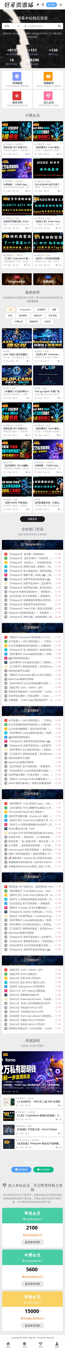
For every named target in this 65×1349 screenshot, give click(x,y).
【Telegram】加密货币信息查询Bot (27, 604)
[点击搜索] (59, 26)
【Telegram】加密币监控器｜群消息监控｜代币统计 (36, 587)
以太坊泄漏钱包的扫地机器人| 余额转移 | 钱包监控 (36, 645)
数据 (35, 36)
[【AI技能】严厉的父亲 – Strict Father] (9, 1130)
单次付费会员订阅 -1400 (22, 828)
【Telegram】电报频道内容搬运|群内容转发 (32, 600)
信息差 (47, 321)
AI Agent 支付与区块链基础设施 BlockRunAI (32, 832)
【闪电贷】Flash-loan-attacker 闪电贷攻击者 (32, 1015)
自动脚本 (26, 33)
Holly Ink (32, 1337)
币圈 (54, 33)
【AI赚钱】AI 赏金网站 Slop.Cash (16, 392)
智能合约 (38, 315)
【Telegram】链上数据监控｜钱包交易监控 (31, 570)
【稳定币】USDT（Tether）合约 (26, 687)
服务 (30, 36)
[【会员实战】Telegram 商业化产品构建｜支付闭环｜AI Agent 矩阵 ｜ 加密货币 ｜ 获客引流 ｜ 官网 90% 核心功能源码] (9, 1144)
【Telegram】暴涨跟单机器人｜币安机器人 (31, 941)
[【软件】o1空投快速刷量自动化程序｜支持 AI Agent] (48, 242)
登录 (53, 5)
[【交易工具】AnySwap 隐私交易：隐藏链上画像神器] (48, 338)
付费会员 (32, 115)
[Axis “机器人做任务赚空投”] (17, 338)
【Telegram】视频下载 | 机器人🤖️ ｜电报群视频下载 (37, 574)
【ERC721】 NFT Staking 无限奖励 (27, 990)
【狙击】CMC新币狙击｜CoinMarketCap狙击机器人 (36, 916)
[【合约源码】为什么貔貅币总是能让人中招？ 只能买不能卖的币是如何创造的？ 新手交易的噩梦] (17, 450)
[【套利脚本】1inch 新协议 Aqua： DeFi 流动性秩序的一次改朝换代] (48, 131)
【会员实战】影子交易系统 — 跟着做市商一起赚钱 (35, 595)
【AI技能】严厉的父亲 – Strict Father (36, 1129)
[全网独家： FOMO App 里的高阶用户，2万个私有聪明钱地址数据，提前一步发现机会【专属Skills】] (17, 168)
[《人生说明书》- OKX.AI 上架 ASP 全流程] (9, 1102)
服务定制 (17, 102)
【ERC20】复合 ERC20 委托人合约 (27, 982)
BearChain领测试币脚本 (21, 679)
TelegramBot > (34, 544)
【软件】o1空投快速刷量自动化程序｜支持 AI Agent (36, 824)
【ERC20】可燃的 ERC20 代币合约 (27, 1020)
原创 (48, 144)
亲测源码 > (34, 627)
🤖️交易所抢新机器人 (19, 658)
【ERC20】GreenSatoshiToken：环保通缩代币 (33, 999)
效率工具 (47, 33)
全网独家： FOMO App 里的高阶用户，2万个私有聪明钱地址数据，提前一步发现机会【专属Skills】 (32, 1086)
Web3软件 (37, 33)
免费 (54, 309)
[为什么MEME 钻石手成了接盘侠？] (48, 168)
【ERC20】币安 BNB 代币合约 (25, 978)
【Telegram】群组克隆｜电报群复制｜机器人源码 (35, 616)
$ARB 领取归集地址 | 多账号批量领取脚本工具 (33, 783)
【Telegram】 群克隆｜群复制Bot (26, 554)
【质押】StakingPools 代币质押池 (26, 986)
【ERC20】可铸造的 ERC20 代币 (26, 1007)
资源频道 (17, 83)
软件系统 (53, 315)
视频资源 (34, 321)
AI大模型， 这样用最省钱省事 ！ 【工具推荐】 (33, 845)
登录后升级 (34, 1242)
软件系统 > (34, 793)
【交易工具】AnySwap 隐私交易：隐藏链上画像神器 (48, 355)
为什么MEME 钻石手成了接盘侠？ (47, 186)
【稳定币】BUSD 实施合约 (23, 974)
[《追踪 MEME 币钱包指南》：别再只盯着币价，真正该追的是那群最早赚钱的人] (17, 487)
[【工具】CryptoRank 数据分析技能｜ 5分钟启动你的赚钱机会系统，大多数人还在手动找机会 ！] (17, 242)
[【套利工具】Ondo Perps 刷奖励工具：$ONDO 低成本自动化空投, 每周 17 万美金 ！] (48, 205)
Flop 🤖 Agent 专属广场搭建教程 (47, 392)
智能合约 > (34, 960)
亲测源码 (9, 181)
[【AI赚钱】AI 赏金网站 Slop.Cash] (17, 375)
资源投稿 (22, 1169)
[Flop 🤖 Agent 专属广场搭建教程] (48, 375)
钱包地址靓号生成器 (19, 670)
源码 (59, 33)
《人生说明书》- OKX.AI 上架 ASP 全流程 (38, 1101)
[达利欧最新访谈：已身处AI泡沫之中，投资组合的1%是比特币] (48, 487)
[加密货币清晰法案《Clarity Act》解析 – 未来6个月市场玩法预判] (17, 205)
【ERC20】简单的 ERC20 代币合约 (27, 1024)
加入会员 (49, 102)
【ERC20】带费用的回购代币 (24, 994)
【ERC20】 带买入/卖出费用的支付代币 (29, 1003)
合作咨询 (45, 1169)
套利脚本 (19, 144)
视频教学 (49, 83)
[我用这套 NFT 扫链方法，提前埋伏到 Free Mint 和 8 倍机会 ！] (17, 131)
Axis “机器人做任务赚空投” (15, 355)
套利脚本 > (34, 710)
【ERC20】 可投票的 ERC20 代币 (26, 1011)
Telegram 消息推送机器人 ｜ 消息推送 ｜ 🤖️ (32, 612)
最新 (11, 309)
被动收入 (17, 33)
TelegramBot (25, 309)
